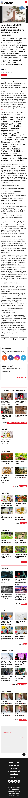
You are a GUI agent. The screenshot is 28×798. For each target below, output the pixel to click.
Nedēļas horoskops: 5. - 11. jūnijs (21, 476)
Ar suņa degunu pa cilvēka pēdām (20, 402)
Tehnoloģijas (7, 651)
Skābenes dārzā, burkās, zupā (6, 440)
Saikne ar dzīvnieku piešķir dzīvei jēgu (21, 556)
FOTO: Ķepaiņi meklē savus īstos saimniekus (21, 542)
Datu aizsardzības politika (14, 791)
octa (21, 737)
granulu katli (7, 746)
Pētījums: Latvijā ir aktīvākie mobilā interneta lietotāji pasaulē (6, 664)
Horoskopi (14, 766)
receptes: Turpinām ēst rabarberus (20, 517)
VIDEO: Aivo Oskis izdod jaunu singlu (6, 596)
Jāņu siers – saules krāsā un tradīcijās (7, 517)
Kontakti (14, 777)
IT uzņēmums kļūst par (20, 678)
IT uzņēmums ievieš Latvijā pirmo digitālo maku (21, 664)
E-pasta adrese (6, 371)
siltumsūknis (19, 747)
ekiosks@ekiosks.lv (14, 795)
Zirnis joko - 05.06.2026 (20, 714)
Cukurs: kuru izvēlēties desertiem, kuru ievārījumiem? (6, 479)
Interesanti (6, 451)
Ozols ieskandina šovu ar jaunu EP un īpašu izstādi (21, 581)
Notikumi (4, 75)
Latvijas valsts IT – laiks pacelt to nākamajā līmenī (7, 678)
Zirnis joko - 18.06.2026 (6, 702)
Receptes (5, 493)
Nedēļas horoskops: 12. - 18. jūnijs (7, 463)
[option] (14, 14)
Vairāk (5, 422)
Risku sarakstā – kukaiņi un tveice (6, 556)
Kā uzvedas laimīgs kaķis (21, 416)
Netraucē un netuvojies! (6, 541)
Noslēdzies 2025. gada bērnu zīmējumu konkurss (7, 637)
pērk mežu (13, 733)
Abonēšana (14, 763)
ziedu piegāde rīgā (7, 732)
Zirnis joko (6, 691)
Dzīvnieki (5, 530)
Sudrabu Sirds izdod (7, 580)
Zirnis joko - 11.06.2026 (6, 714)
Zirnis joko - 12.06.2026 (20, 702)
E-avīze (14, 768)
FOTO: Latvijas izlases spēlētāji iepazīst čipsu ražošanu (20, 637)
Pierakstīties (21, 378)
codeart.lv (16, 793)
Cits (3, 610)
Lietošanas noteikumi (14, 789)
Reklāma (14, 774)
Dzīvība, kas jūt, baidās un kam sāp (6, 416)
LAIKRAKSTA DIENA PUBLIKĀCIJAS (14, 391)
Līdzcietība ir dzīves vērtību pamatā (5, 402)
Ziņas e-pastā (14, 771)
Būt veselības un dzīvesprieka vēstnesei (6, 622)
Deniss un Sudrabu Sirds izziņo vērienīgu (20, 597)
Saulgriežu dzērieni (21, 504)
